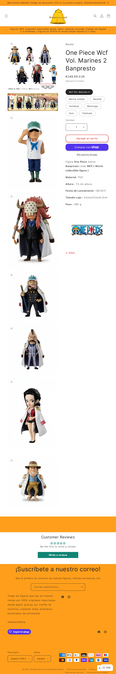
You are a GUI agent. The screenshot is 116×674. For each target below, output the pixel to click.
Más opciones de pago (87, 154)
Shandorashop (36, 669)
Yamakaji (74, 106)
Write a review (58, 554)
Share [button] (72, 252)
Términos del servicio (74, 672)
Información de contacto (97, 672)
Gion (71, 113)
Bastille (97, 99)
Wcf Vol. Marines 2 (79, 92)
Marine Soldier (77, 99)
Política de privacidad (76, 669)
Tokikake (87, 113)
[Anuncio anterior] (6, 30)
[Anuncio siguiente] (110, 30)
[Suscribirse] (81, 587)
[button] (6, 16)
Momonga (92, 106)
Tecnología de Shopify (54, 669)
